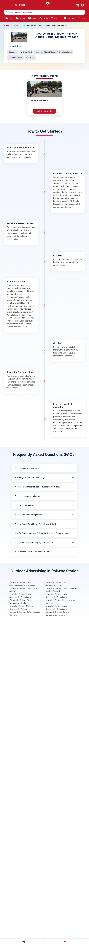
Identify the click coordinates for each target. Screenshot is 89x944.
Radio (10, 18)
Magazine (71, 18)
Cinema (22, 18)
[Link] (77, 4)
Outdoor (57, 18)
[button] (5, 4)
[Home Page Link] (47, 4)
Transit (45, 18)
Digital (33, 18)
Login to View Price (44, 111)
